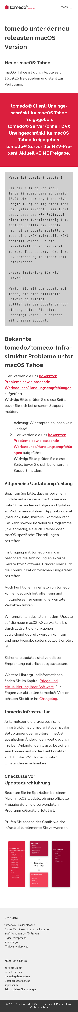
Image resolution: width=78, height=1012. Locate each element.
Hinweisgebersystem (17, 976)
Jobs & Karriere (13, 972)
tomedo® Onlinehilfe (34, 1004)
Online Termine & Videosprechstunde (27, 929)
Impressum (11, 985)
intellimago (11, 942)
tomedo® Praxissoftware (20, 925)
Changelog (48, 698)
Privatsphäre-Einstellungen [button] (21, 989)
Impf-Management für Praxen (22, 933)
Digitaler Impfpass (15, 938)
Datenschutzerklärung (17, 981)
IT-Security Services (16, 946)
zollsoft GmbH (13, 968)
